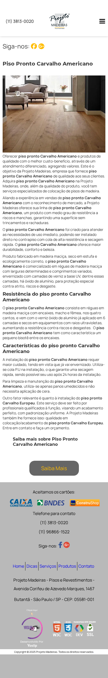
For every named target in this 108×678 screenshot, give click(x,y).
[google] (41, 46)
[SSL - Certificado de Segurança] (90, 629)
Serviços (48, 566)
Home (18, 566)
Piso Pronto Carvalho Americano (48, 64)
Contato (86, 566)
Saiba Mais (54, 468)
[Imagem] (99, 21)
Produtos (67, 566)
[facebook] (34, 46)
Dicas (31, 566)
